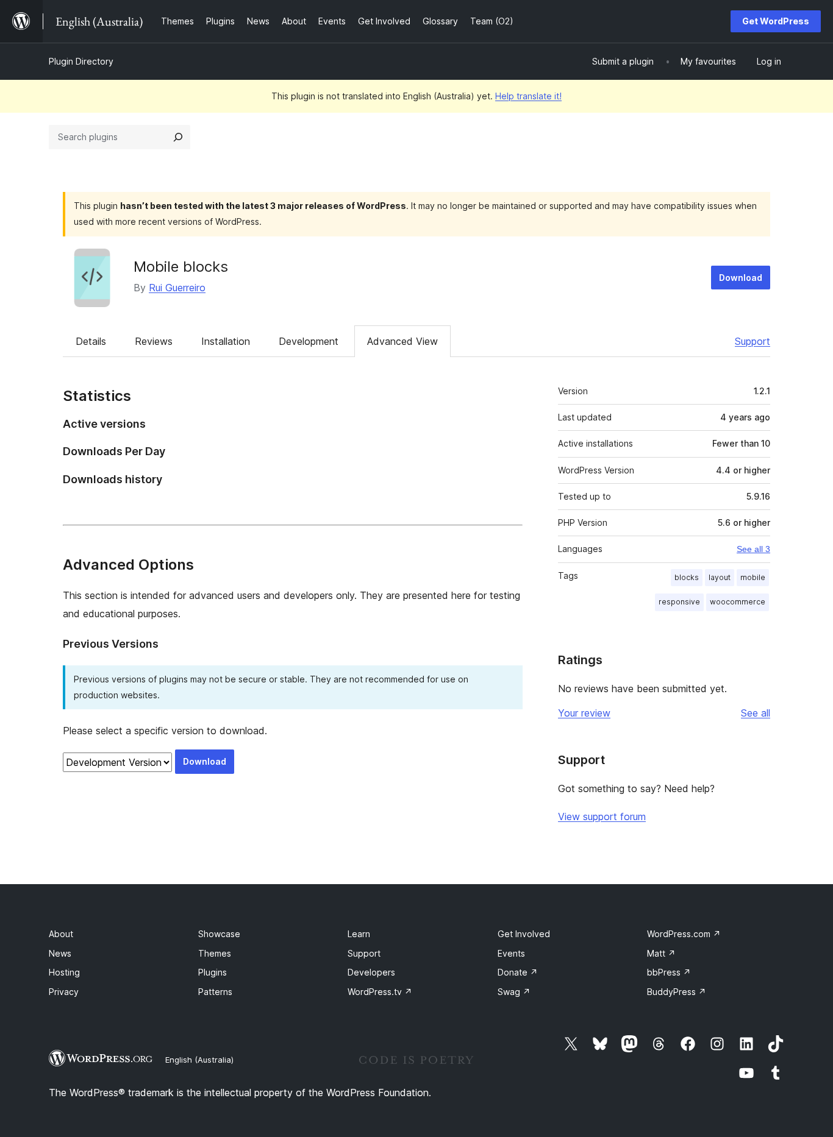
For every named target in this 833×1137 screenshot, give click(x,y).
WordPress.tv (380, 991)
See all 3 (753, 549)
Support (752, 341)
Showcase (219, 934)
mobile (752, 577)
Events (511, 953)
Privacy (64, 991)
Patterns (215, 991)
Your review (584, 713)
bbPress (669, 972)
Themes (214, 953)
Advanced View (402, 341)
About (61, 934)
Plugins (212, 972)
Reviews (154, 341)
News (60, 953)
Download (740, 277)
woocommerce (737, 601)
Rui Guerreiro (177, 288)
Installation (225, 341)
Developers (371, 972)
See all (755, 713)
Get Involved (524, 934)
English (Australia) (199, 1059)
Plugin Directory (81, 61)
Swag (514, 991)
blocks (686, 577)
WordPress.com (684, 934)
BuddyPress (676, 991)
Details (91, 341)
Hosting (64, 972)
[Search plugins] (178, 137)
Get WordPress (775, 21)
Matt (661, 953)
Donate (518, 972)
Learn (359, 934)
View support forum (602, 816)
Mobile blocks (181, 266)
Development (308, 341)
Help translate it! (528, 96)
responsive (679, 601)
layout (720, 577)
